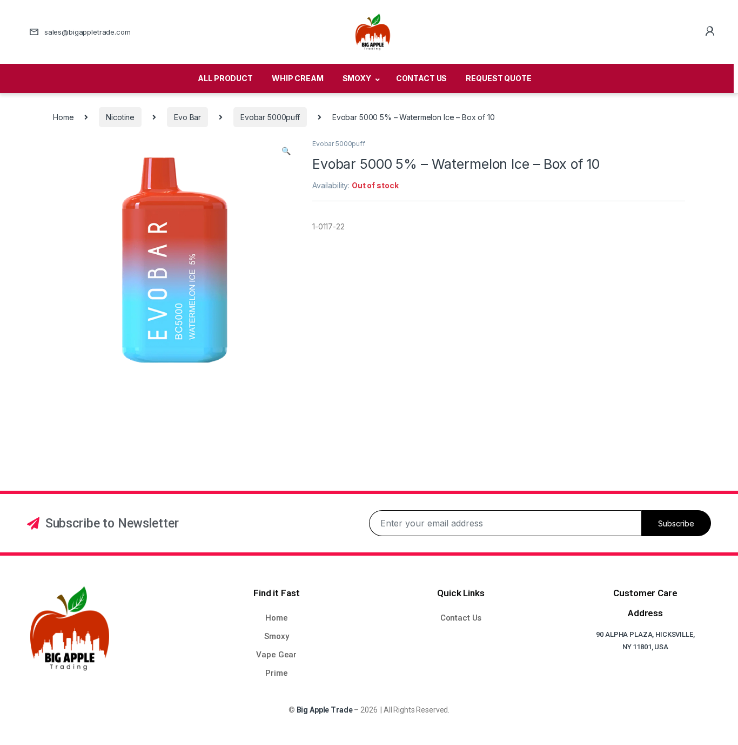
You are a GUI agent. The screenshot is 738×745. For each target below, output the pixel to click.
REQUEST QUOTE (498, 78)
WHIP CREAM (298, 78)
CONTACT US (421, 78)
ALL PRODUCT (225, 78)
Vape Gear (276, 655)
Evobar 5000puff (270, 117)
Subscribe (676, 523)
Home (63, 117)
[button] (286, 150)
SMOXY (357, 78)
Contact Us (461, 618)
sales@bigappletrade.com (87, 32)
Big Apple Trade (325, 710)
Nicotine (120, 117)
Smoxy (276, 636)
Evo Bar (187, 117)
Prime (276, 673)
